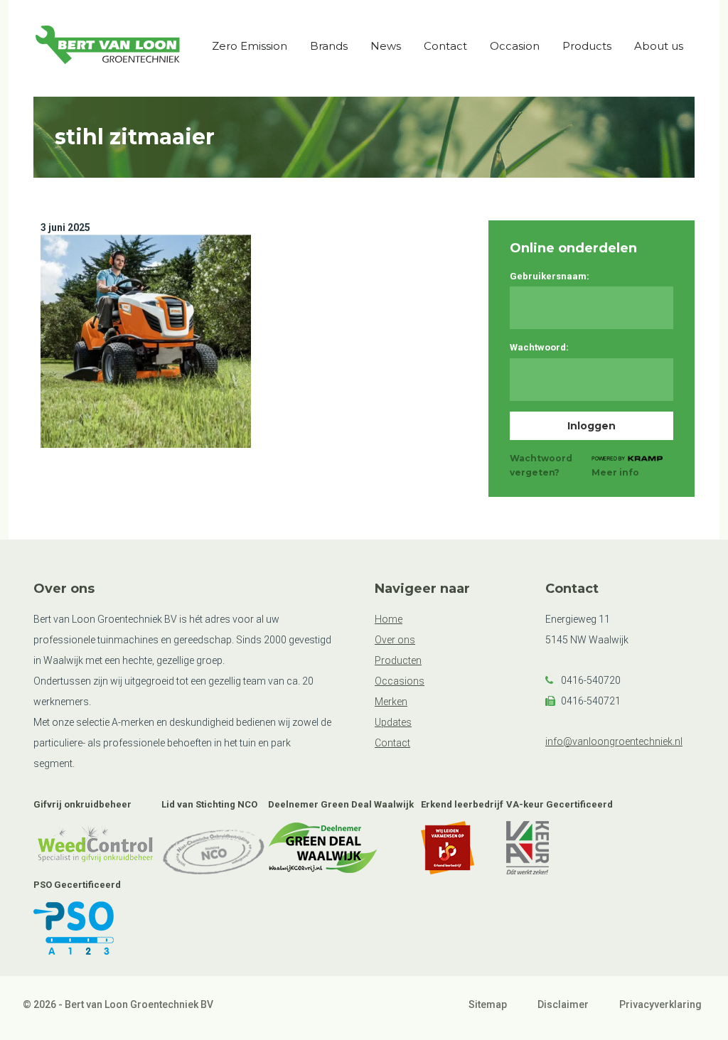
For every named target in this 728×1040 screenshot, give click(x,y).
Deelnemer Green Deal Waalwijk (341, 804)
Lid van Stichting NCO (209, 804)
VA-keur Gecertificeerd (559, 804)
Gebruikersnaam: (549, 276)
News (385, 46)
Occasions (399, 681)
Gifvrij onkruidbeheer (82, 804)
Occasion (515, 46)
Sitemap (488, 1004)
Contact (445, 46)
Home (388, 619)
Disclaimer (563, 1004)
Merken (391, 701)
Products (586, 46)
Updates (393, 722)
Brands (329, 46)
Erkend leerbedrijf (462, 804)
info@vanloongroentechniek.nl (613, 741)
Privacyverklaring (660, 1004)
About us (658, 46)
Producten (398, 660)
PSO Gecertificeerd (77, 884)
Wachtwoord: (539, 347)
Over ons (395, 639)
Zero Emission (249, 46)
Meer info (615, 472)
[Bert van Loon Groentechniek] (108, 47)
